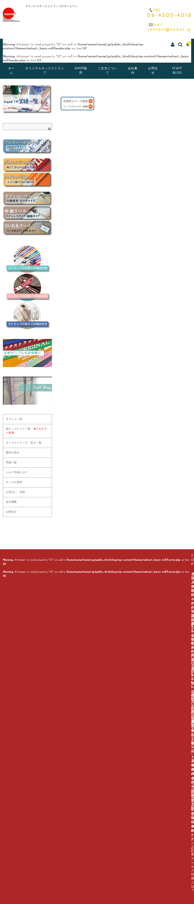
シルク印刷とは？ (17, 472)
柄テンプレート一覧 (26, 431)
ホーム (11, 70)
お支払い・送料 (15, 492)
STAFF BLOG (177, 70)
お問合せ (153, 70)
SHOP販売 (81, 70)
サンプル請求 (14, 482)
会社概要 (11, 502)
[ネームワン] (11, 17)
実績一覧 (11, 462)
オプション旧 (14, 419)
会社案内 (133, 70)
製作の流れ (13, 452)
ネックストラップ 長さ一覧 (24, 442)
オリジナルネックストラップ (44, 70)
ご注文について (107, 70)
